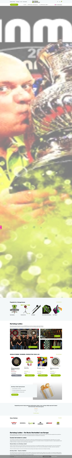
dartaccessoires (34, 452)
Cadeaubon (18, 1)
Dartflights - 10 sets (41, 368)
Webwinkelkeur (60, 4)
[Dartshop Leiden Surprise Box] (29, 361)
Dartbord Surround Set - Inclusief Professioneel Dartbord (15, 369)
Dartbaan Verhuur (12, 1)
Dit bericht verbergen (47, 456)
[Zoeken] (57, 1)
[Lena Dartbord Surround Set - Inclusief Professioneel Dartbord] (16, 361)
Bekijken (16, 375)
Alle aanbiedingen (58, 354)
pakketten (58, 440)
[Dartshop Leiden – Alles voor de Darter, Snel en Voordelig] (36, 1)
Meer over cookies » (54, 456)
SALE (21, 1)
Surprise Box (26, 368)
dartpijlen (43, 445)
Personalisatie (25, 1)
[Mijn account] (59, 1)
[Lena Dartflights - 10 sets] (42, 361)
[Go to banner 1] (24, 339)
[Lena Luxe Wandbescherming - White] (55, 361)
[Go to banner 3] (51, 344)
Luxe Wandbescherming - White (54, 369)
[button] (35, 411)
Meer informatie (14, 394)
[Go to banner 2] (51, 333)
